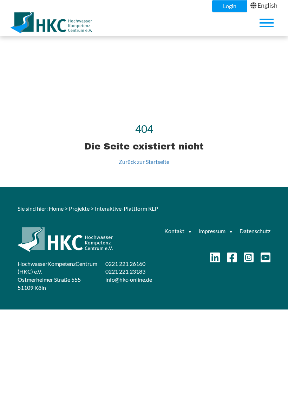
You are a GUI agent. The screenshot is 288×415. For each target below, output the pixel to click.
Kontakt (174, 231)
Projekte (79, 208)
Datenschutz (255, 231)
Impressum (211, 231)
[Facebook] (232, 259)
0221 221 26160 (125, 263)
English (267, 5)
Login (229, 5)
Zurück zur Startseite (144, 161)
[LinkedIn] (215, 259)
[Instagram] (249, 259)
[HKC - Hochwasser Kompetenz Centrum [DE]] (78, 239)
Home (56, 208)
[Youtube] (265, 259)
